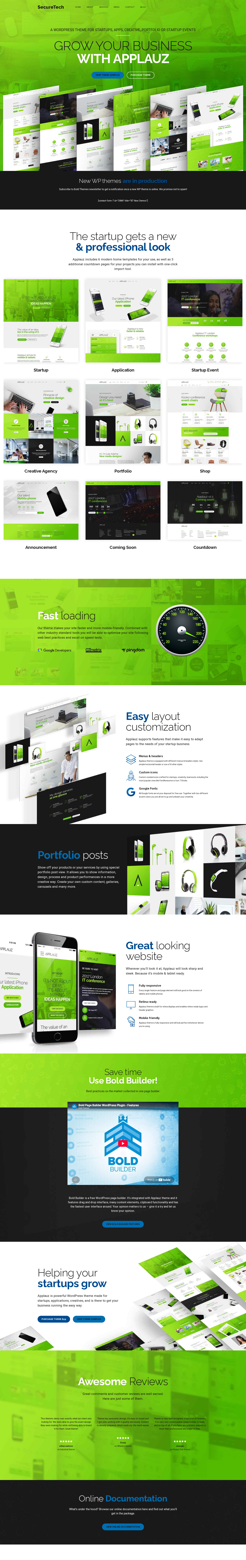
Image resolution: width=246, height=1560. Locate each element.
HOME (78, 7)
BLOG (143, 7)
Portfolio (123, 471)
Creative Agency (40, 471)
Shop (205, 471)
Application (123, 370)
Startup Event (205, 370)
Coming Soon (123, 547)
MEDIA (116, 7)
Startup (41, 370)
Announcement (41, 547)
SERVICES (103, 7)
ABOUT (90, 7)
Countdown (205, 547)
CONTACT (130, 7)
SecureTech (51, 7)
